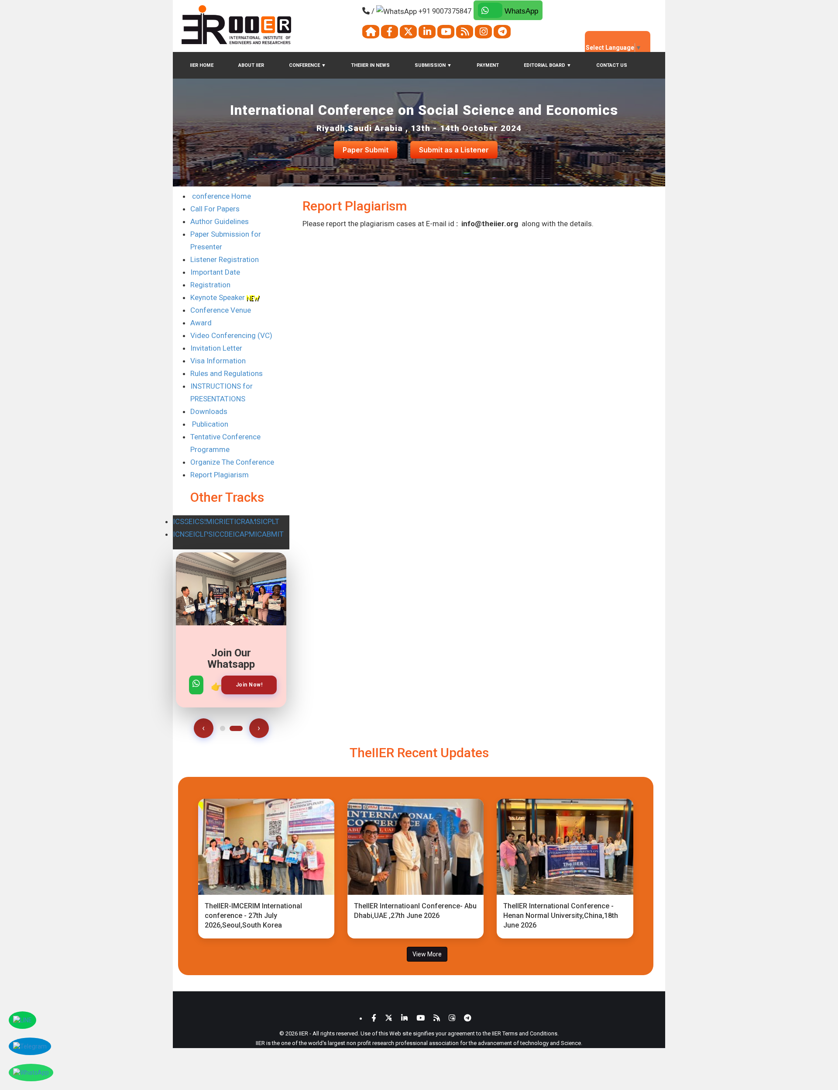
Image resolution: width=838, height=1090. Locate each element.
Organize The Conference (232, 462)
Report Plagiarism (219, 474)
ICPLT (270, 521)
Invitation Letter (216, 348)
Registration (210, 284)
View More (427, 954)
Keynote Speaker (218, 297)
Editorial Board (547, 65)
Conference (307, 65)
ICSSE (182, 521)
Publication (209, 424)
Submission (433, 65)
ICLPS (203, 534)
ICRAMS (247, 521)
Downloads (208, 411)
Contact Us (611, 65)
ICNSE (183, 534)
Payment (488, 65)
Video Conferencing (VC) (231, 335)
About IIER (251, 65)
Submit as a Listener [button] (454, 149)
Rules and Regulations (226, 373)
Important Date (215, 272)
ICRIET (223, 521)
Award (201, 322)
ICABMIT (269, 534)
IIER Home (201, 65)
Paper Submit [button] (365, 149)
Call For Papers (215, 208)
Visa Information (218, 360)
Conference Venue (220, 310)
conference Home (220, 196)
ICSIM (202, 521)
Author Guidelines (219, 221)
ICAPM (244, 534)
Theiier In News (370, 65)
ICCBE (223, 534)
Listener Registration (224, 259)
